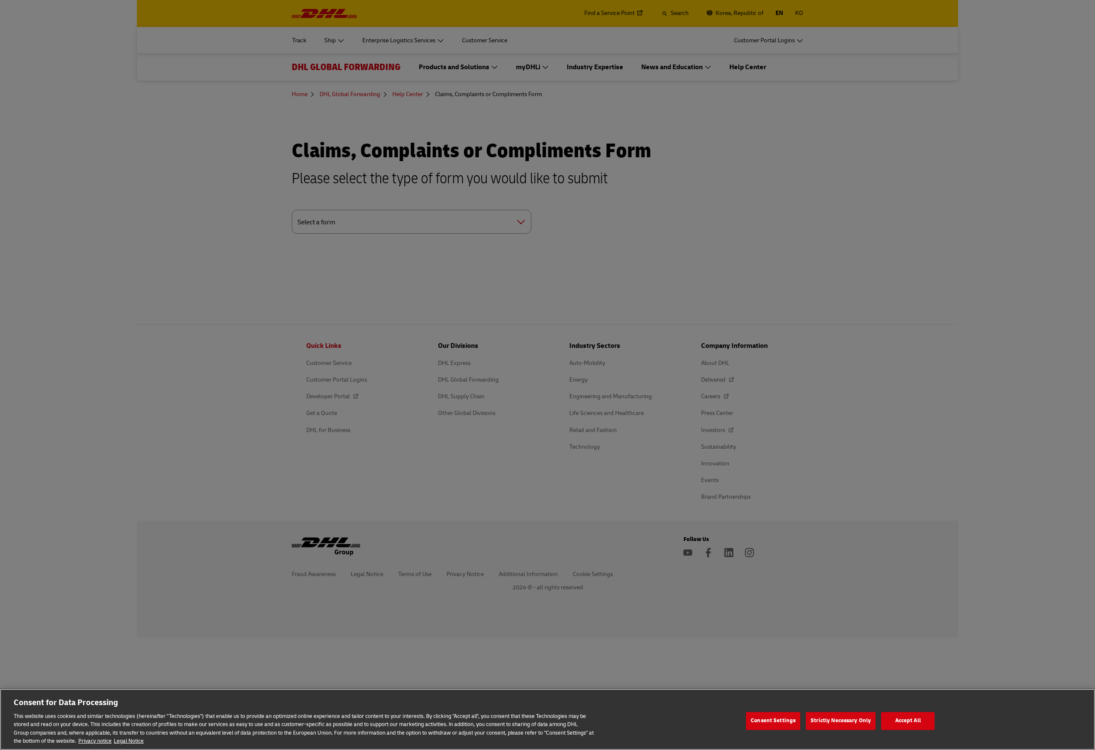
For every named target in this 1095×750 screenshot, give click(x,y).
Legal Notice (129, 741)
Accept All (908, 721)
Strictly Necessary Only (841, 721)
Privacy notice (95, 741)
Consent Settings (773, 721)
